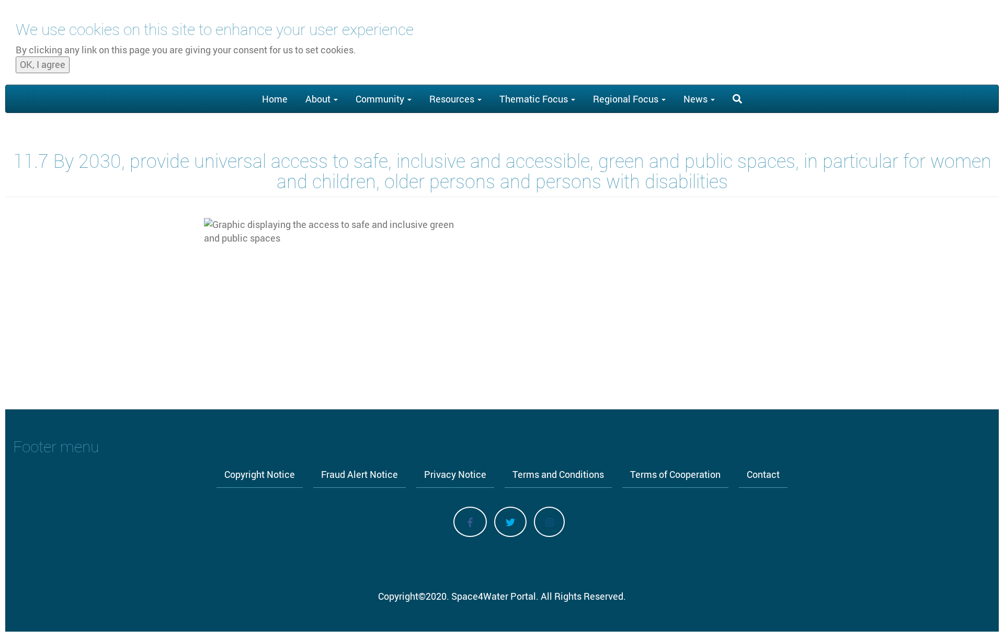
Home (275, 99)
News (696, 99)
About (319, 99)
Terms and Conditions (558, 474)
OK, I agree (42, 65)
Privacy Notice (455, 474)
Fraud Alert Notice (359, 474)
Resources (452, 99)
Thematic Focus (534, 99)
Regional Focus (626, 99)
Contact (763, 474)
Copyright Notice (259, 474)
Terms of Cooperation (675, 474)
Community (381, 99)
